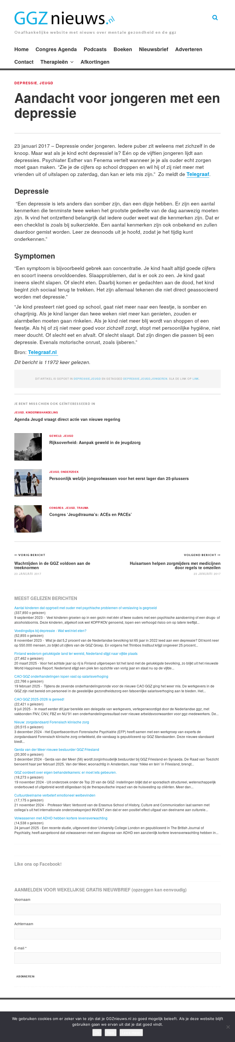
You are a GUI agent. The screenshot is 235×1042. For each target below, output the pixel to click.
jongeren (159, 379)
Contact (24, 61)
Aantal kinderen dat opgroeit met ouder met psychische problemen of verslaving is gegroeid (85, 607)
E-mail (20, 947)
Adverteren (188, 49)
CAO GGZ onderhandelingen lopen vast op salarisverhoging (61, 676)
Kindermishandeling (42, 412)
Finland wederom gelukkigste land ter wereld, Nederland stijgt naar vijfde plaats (76, 653)
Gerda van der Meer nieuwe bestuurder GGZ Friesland (56, 749)
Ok (97, 1032)
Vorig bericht (32, 555)
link (196, 379)
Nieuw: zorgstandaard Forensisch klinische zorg (51, 721)
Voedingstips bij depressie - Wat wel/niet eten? (50, 630)
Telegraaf (198, 173)
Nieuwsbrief (153, 49)
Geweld (55, 436)
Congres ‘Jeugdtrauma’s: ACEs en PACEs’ (90, 514)
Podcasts (95, 49)
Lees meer (131, 1032)
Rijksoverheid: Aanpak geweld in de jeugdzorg (95, 442)
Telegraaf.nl (43, 351)
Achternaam (23, 923)
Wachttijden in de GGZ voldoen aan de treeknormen (52, 565)
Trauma (83, 508)
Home (21, 49)
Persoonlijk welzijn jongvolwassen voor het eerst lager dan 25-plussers (119, 478)
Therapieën (54, 61)
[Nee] (228, 1027)
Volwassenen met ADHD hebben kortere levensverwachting (60, 817)
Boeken (122, 49)
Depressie (25, 83)
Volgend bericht (201, 555)
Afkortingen (95, 61)
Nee (110, 1032)
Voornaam (22, 899)
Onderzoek (70, 472)
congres (56, 508)
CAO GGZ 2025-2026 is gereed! (39, 699)
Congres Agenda (56, 49)
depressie (131, 379)
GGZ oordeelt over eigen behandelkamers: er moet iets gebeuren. (65, 772)
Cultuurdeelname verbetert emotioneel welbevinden (54, 795)
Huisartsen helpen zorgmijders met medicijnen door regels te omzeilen (175, 565)
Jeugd (46, 83)
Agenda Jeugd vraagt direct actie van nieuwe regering (67, 419)
